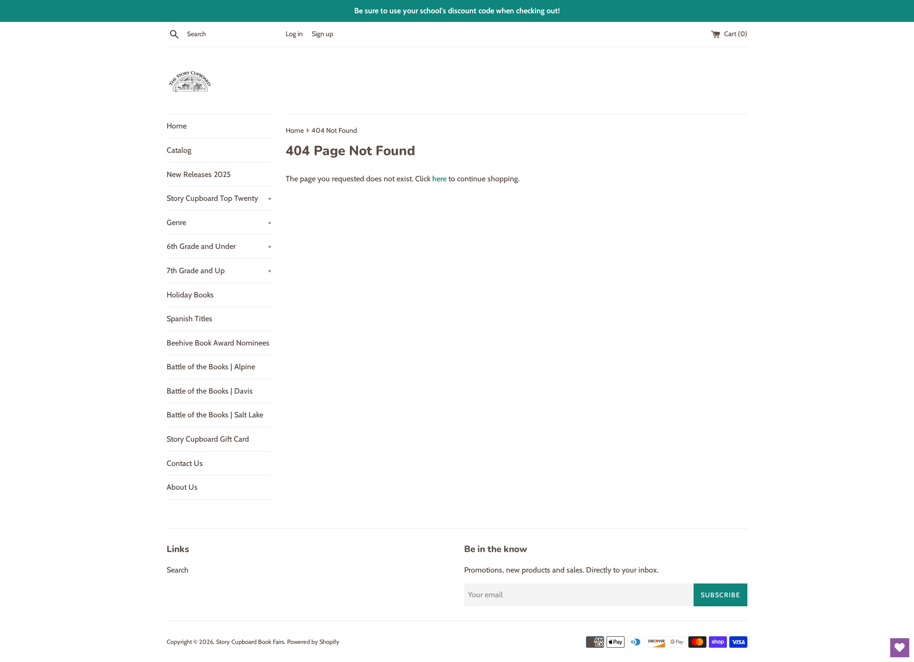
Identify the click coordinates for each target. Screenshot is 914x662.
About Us (182, 487)
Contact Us (185, 463)
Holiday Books (190, 294)
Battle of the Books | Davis (210, 390)
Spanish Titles (189, 318)
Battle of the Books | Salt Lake (215, 414)
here (439, 178)
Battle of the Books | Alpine (211, 366)
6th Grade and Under (219, 246)
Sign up (322, 34)
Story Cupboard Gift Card (208, 439)
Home (177, 125)
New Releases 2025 (199, 174)
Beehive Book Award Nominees (218, 342)
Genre (219, 222)
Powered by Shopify (313, 641)
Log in (294, 34)
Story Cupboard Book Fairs (250, 641)
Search (178, 569)
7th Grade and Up (219, 270)
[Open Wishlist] (899, 647)
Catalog (179, 150)
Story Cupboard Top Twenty (219, 198)
